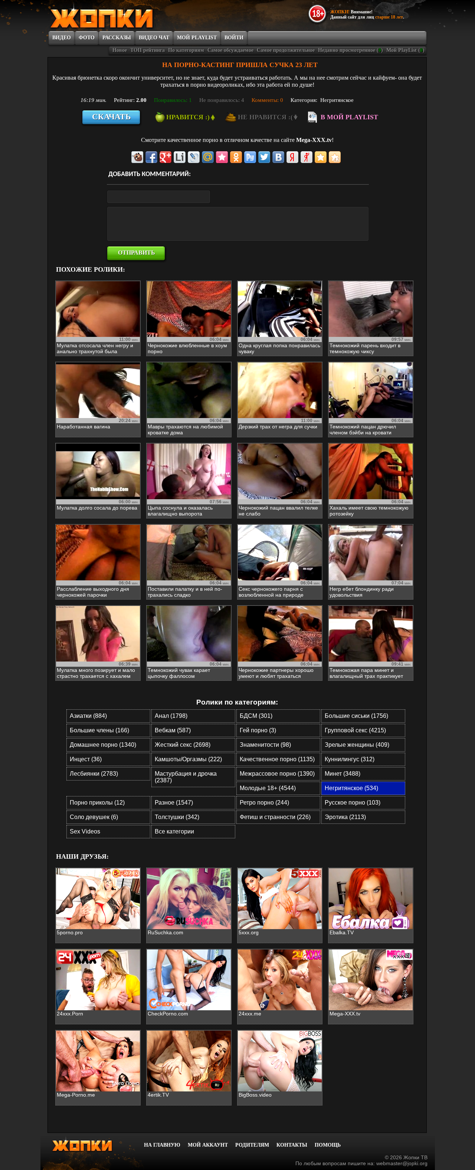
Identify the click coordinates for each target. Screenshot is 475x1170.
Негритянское (337, 100)
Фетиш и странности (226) (275, 817)
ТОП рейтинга (147, 50)
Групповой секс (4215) (355, 730)
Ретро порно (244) (264, 802)
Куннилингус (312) (349, 759)
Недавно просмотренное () (350, 50)
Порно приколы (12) (97, 802)
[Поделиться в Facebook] (151, 157)
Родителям (252, 1145)
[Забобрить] (137, 157)
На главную (162, 1145)
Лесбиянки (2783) (94, 773)
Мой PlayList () (405, 50)
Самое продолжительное (286, 50)
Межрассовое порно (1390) (277, 773)
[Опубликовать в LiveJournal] (194, 157)
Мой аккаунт (208, 1145)
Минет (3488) (342, 773)
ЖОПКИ (119, 15)
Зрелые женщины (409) (357, 745)
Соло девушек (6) (94, 817)
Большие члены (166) (99, 730)
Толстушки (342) (177, 817)
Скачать (111, 116)
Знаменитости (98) (265, 745)
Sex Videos (85, 831)
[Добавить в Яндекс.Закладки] (292, 157)
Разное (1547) (174, 802)
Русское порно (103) (352, 802)
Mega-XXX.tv (314, 140)
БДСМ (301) (256, 716)
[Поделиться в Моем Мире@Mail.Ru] (208, 157)
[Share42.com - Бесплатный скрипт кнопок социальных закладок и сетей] (335, 157)
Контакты (291, 1145)
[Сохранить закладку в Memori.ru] (222, 157)
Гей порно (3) (258, 730)
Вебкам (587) (173, 730)
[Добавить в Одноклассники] (236, 157)
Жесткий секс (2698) (182, 745)
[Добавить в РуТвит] (250, 157)
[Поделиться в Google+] (165, 157)
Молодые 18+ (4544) (268, 788)
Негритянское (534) (351, 788)
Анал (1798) (171, 716)
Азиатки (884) (88, 716)
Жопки (92, 1144)
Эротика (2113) (345, 817)
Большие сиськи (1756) (356, 716)
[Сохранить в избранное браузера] (321, 157)
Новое (119, 50)
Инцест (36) (86, 759)
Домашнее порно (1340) (103, 745)
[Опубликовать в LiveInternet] (180, 157)
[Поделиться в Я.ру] (306, 157)
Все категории (174, 831)
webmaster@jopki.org (402, 1163)
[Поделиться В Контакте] (278, 157)
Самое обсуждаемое (230, 50)
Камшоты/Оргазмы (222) (188, 759)
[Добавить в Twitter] (264, 157)
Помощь (328, 1145)
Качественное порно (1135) (277, 759)
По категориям (186, 50)
